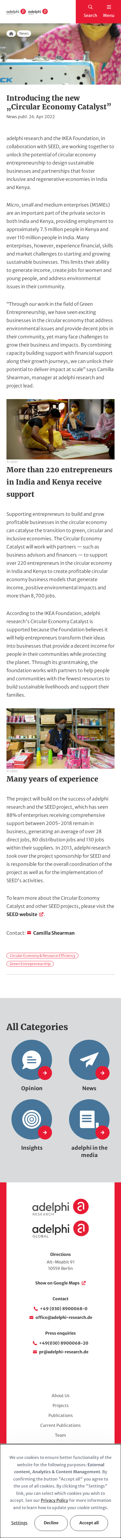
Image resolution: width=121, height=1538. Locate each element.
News (24, 33)
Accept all (89, 1522)
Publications (60, 1415)
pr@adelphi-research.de (63, 1352)
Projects (61, 1405)
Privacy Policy (54, 1500)
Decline (51, 1522)
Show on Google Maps (57, 1283)
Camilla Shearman (54, 933)
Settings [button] (19, 1522)
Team (60, 1435)
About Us (61, 1395)
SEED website (21, 914)
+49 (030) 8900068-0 (64, 1308)
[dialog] (60, 1491)
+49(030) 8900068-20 (63, 1343)
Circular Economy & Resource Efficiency (42, 955)
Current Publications (60, 1425)
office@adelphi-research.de (64, 1317)
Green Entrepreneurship (30, 964)
